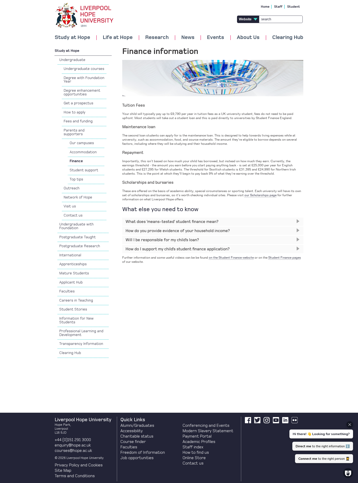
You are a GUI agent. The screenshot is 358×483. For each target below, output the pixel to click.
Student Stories (73, 309)
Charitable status (136, 436)
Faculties (67, 291)
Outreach (72, 188)
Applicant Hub (71, 282)
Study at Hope (67, 51)
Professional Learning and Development (81, 333)
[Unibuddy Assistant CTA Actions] (320, 442)
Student (293, 6)
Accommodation (83, 152)
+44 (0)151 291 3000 (73, 440)
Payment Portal (197, 436)
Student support (84, 170)
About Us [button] (248, 37)
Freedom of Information (142, 452)
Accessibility (131, 431)
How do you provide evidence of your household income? (178, 231)
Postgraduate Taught (77, 237)
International (70, 255)
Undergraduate (72, 60)
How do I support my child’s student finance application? (178, 249)
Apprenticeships (73, 264)
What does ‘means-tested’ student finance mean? (172, 222)
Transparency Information (81, 344)
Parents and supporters (74, 132)
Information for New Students (76, 320)
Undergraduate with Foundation (76, 226)
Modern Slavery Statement (208, 431)
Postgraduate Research (79, 246)
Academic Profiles (199, 442)
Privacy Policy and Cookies (79, 465)
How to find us (196, 452)
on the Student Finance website (231, 257)
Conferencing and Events (206, 425)
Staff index (193, 447)
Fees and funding (78, 121)
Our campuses (82, 143)
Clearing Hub (287, 37)
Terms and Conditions (75, 476)
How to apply (74, 112)
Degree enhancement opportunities (82, 92)
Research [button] (157, 37)
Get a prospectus (78, 103)
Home (265, 6)
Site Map (63, 470)
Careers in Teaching (76, 300)
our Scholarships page (260, 195)
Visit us (70, 206)
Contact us (73, 215)
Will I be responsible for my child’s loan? (162, 240)
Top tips (76, 179)
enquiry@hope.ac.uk (73, 445)
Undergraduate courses (84, 69)
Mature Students (74, 273)
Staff (278, 6)
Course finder (133, 442)
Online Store (194, 458)
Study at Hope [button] (72, 37)
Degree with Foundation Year (84, 80)
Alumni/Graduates (137, 425)
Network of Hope (78, 197)
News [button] (188, 37)
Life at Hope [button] (118, 37)
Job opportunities (137, 458)
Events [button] (215, 37)
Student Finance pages (284, 257)
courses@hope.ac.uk (73, 451)
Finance (76, 161)
